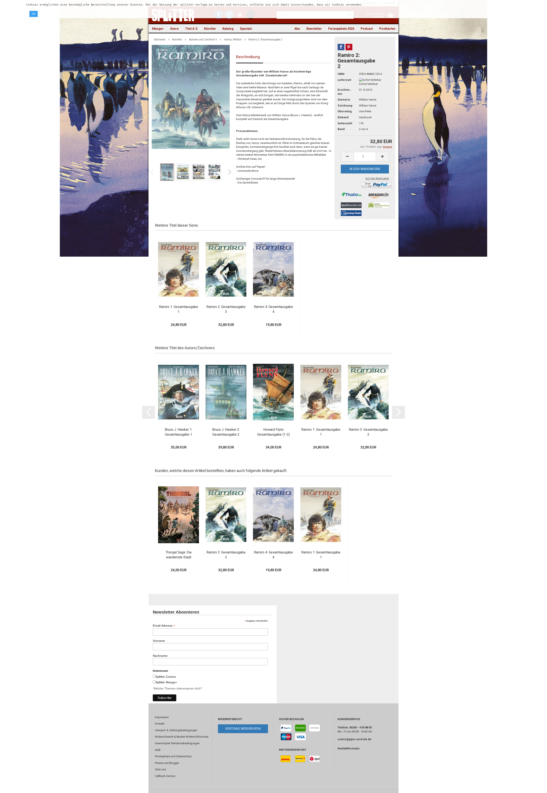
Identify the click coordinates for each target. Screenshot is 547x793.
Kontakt (160, 723)
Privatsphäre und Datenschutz (173, 756)
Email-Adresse (164, 626)
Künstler (210, 28)
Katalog (228, 28)
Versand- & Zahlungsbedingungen (176, 730)
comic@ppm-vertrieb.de (354, 739)
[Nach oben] (535, 787)
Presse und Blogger (167, 763)
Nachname (160, 655)
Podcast (367, 28)
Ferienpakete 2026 (341, 28)
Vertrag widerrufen (243, 728)
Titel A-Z (191, 28)
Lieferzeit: (345, 79)
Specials (246, 28)
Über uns (160, 769)
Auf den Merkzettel (377, 178)
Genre (174, 28)
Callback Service (165, 776)
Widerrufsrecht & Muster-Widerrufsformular (182, 736)
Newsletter (314, 28)
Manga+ (158, 28)
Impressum (162, 717)
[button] (341, 47)
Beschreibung (248, 57)
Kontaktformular (349, 748)
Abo (297, 28)
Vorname (159, 640)
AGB (157, 750)
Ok (33, 13)
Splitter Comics (166, 676)
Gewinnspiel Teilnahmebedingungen (177, 743)
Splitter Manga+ (166, 682)
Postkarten (387, 28)
